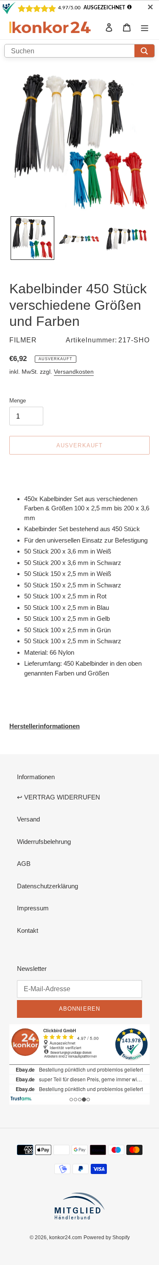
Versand (28, 819)
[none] (32, 238)
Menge (17, 400)
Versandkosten (74, 371)
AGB (24, 863)
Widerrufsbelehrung (44, 841)
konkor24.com (65, 1237)
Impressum (33, 908)
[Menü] (144, 27)
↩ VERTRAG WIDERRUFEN (58, 797)
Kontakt (27, 930)
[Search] (144, 50)
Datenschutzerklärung (47, 886)
